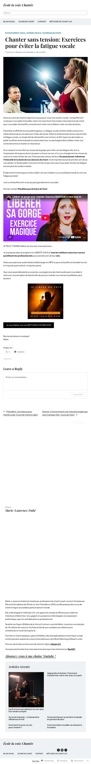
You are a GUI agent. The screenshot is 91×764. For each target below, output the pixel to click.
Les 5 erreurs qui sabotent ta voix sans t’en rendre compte (26, 710)
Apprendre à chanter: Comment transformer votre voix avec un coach (64, 674)
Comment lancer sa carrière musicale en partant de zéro (64, 718)
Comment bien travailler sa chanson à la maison (64, 726)
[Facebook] (62, 750)
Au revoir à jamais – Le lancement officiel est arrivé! (24, 718)
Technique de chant (51, 33)
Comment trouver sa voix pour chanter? (20, 726)
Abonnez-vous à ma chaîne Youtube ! (30, 656)
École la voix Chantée (18, 5)
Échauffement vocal (15, 33)
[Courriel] (65, 750)
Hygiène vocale (33, 33)
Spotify (71, 649)
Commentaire (78, 394)
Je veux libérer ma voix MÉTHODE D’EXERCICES (28, 325)
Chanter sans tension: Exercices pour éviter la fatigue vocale (45, 42)
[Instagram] (58, 750)
